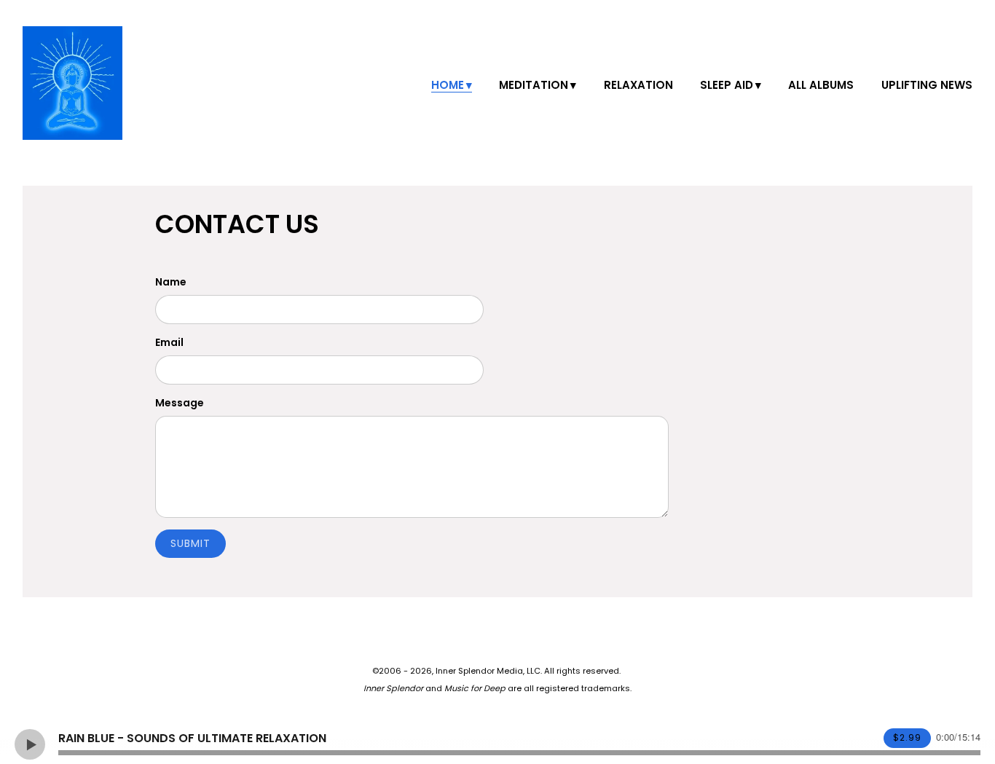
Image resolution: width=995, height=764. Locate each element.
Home (447, 85)
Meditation (533, 85)
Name (170, 282)
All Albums (821, 85)
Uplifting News (926, 85)
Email (169, 342)
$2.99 (907, 737)
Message (179, 402)
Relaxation (638, 85)
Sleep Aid (726, 85)
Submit (190, 543)
